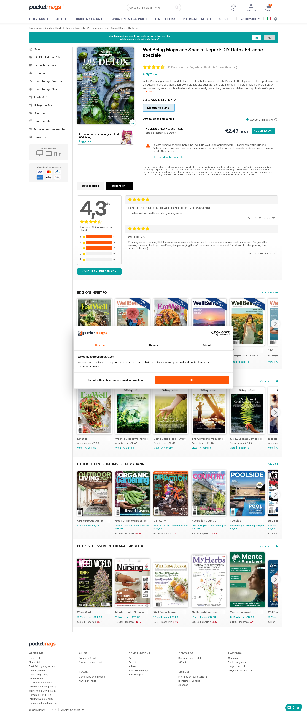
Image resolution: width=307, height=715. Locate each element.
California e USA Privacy (42, 690)
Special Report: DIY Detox (124, 28)
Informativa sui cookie (41, 698)
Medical (79, 28)
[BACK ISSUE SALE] (247, 344)
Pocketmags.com (237, 662)
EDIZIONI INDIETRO (92, 292)
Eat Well (82, 438)
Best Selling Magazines (42, 666)
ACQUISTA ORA (263, 130)
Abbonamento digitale (40, 28)
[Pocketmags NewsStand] (47, 7)
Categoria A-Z (43, 105)
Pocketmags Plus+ (46, 89)
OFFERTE (62, 19)
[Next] (275, 323)
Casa (37, 49)
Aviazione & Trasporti (129, 19)
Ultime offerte (43, 113)
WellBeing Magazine (97, 28)
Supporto (40, 137)
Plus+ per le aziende (40, 682)
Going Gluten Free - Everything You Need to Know (170, 438)
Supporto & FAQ (87, 658)
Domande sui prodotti (190, 658)
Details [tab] (153, 344)
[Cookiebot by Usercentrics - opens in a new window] (214, 333)
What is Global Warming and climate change (131, 438)
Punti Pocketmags (139, 670)
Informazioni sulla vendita (192, 676)
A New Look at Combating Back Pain (246, 438)
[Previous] (79, 323)
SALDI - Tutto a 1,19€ (47, 57)
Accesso (183, 684)
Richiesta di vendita (189, 680)
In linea (133, 666)
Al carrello (243, 361)
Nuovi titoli (35, 662)
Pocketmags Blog (38, 674)
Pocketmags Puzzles (48, 81)
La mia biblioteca (45, 65)
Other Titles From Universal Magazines (113, 464)
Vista (271, 361)
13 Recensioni (176, 67)
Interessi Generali (197, 19)
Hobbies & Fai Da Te (90, 19)
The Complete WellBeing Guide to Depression (208, 438)
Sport (223, 19)
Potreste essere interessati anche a (110, 546)
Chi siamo (233, 658)
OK (192, 379)
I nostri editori (36, 678)
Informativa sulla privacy (42, 686)
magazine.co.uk (237, 666)
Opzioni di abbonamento (168, 157)
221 (232, 350)
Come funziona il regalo (92, 676)
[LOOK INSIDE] (105, 123)
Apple (132, 658)
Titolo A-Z (40, 97)
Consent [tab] (100, 344)
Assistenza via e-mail (91, 662)
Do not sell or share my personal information (115, 379)
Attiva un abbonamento (49, 129)
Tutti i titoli (34, 658)
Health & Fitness (63, 28)
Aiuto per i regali (88, 680)
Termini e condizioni (40, 694)
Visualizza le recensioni (99, 271)
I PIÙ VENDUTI (38, 19)
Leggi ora (85, 141)
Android (133, 662)
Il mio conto (41, 73)
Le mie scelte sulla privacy (44, 703)
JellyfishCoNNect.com (240, 670)
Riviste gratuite (37, 670)
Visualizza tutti (269, 292)
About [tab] (207, 344)
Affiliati (182, 662)
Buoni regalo (42, 121)
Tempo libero (165, 19)
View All (273, 464)
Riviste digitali (136, 674)
